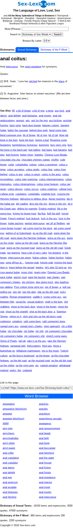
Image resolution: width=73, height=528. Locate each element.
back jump (15, 125)
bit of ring (42, 135)
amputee (7, 413)
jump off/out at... (15, 262)
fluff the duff (53, 213)
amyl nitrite (9, 443)
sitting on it (15, 316)
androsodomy (7, 120)
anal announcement (49, 428)
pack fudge (6, 277)
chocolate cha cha (10, 159)
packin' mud (20, 277)
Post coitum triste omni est (28, 287)
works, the (15, 370)
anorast (20, 120)
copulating (20, 194)
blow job (63, 135)
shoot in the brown (46, 306)
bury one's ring (58, 145)
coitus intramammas (24, 184)
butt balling (34, 149)
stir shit (39, 331)
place (61, 81)
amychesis (8, 433)
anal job (57, 115)
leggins (39, 267)
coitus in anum (32, 174)
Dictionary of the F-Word (54, 49)
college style (7, 194)
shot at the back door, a (42, 311)
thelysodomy (34, 345)
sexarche (21, 301)
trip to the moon (50, 350)
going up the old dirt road (49, 247)
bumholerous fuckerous (24, 145)
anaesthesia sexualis (50, 418)
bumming (44, 145)
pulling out (5, 292)
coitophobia (21, 164)
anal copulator (10, 462)
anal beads (45, 433)
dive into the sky (38, 203)
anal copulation (11, 457)
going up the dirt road (26, 243)
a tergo (49, 110)
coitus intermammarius (51, 179)
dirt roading (22, 203)
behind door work (38, 130)
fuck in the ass (49, 218)
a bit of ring (38, 110)
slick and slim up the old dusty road (42, 316)
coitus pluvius (15, 189)
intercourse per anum (19, 257)
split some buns (32, 321)
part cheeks (53, 277)
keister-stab (46, 262)
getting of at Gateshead (18, 233)
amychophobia (10, 438)
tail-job (22, 341)
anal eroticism (10, 482)
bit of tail (53, 135)
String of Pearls (8, 341)
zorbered (27, 370)
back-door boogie (31, 125)
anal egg (7, 477)
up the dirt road (18, 360)
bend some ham (58, 130)
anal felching (9, 497)
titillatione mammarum (28, 350)
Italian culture (39, 257)
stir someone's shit (34, 336)
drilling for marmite (27, 208)
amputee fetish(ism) (13, 418)
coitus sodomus (48, 189)
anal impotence (47, 477)
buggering (5, 145)
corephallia (33, 194)
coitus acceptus (15, 169)
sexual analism (35, 301)
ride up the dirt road (47, 292)
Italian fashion (56, 257)
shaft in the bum (54, 301)
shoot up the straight (17, 311)
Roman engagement (20, 296)
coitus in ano (16, 174)
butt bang (47, 149)
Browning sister (58, 140)
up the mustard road (39, 360)
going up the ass (56, 238)
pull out (66, 287)
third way (47, 345)
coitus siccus (31, 189)
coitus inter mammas (26, 179)
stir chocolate (15, 331)
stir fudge (29, 331)
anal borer (44, 443)
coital (11, 164)
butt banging (60, 149)
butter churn (26, 154)
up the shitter (7, 365)
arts (28, 120)
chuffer (54, 159)
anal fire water (46, 457)
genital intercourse (35, 223)
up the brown (43, 355)
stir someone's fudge (11, 336)
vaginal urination (49, 365)
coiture (32, 164)
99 (13, 110)
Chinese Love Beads (56, 154)
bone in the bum (9, 140)
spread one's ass (9, 326)
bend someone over (10, 135)
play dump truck (44, 282)
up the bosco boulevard (21, 355)
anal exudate (9, 487)
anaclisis (43, 404)
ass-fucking (55, 120)
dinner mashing (57, 198)
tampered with (17, 345)
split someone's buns (53, 321)
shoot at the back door (23, 306)
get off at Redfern (55, 223)
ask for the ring (39, 120)
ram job (17, 292)
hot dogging (54, 252)
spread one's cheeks (31, 326)
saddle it (37, 296)
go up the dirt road (42, 233)
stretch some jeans (56, 336)
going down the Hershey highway (28, 238)
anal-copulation (33, 66)
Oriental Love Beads (58, 272)
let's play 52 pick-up (55, 267)
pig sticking (28, 282)
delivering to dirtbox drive (33, 198)
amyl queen (9, 448)
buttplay (39, 154)
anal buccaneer (47, 448)
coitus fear (46, 169)
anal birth (44, 438)
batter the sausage (18, 130)
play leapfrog (62, 282)
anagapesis (45, 423)
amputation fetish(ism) (15, 408)
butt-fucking (12, 154)
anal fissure (45, 462)
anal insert (44, 487)
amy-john (8, 428)
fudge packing (15, 223)
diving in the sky (57, 203)
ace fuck (59, 110)
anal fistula (45, 472)
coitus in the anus (51, 174)
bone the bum (26, 140)
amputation (9, 404)
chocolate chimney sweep (36, 159)
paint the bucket (36, 277)
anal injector (45, 482)
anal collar (8, 452)
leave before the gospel (21, 267)
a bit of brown (23, 110)
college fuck (65, 189)
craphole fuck (48, 194)
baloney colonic (50, 125)
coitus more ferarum (47, 184)
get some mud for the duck (37, 228)
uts (37, 365)
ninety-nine (40, 272)
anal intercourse (47, 497)
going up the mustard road (20, 247)
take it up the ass (36, 341)
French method (16, 218)
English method (47, 208)
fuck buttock (32, 218)
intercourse (12, 66)
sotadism (17, 321)
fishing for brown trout (24, 213)
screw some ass (52, 296)
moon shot (27, 272)
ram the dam (29, 292)
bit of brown (29, 135)
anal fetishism (46, 452)
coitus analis (32, 169)
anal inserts (45, 115)
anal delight (14, 115)
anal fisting (45, 467)
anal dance (8, 467)
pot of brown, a (53, 287)
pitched (33, 81)
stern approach (52, 326)
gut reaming (13, 252)
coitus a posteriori (47, 164)
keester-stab (32, 262)
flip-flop (41, 213)
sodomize (5, 321)
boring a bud (42, 140)
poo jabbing (6, 287)
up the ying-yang (25, 365)
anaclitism (44, 413)
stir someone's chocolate (58, 331)
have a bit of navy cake (34, 252)
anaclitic (43, 408)
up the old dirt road (61, 360)
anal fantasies (29, 115)
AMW (6, 423)
